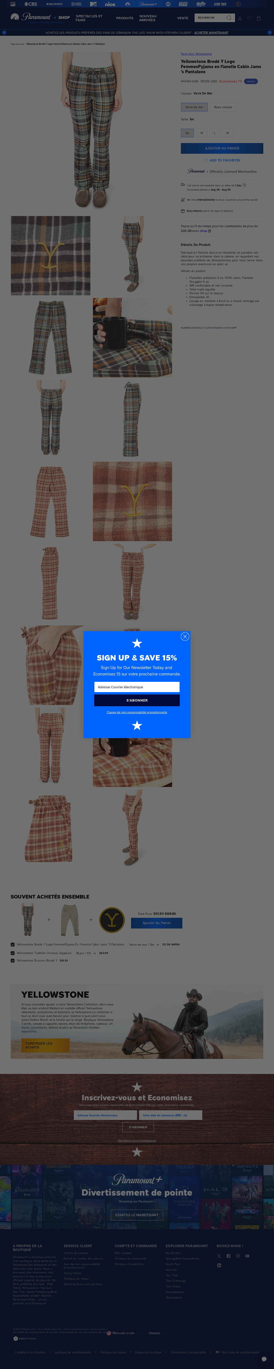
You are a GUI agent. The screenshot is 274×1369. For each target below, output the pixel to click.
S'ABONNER (137, 700)
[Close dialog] (185, 636)
